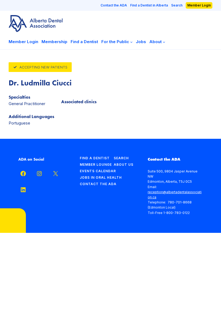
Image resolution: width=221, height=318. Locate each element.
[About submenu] (164, 41)
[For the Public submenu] (131, 41)
